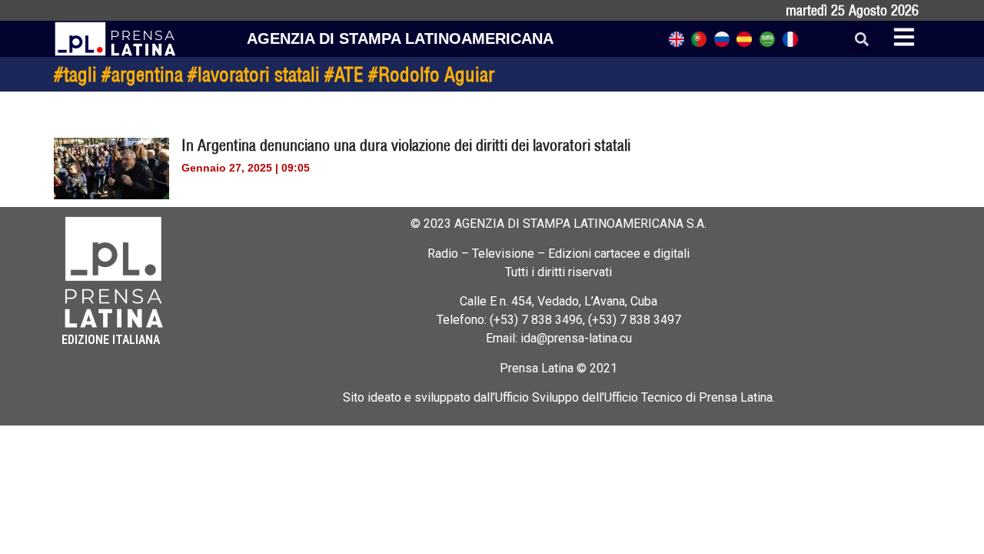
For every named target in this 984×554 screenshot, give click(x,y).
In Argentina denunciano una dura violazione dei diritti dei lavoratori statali (405, 145)
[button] (861, 39)
